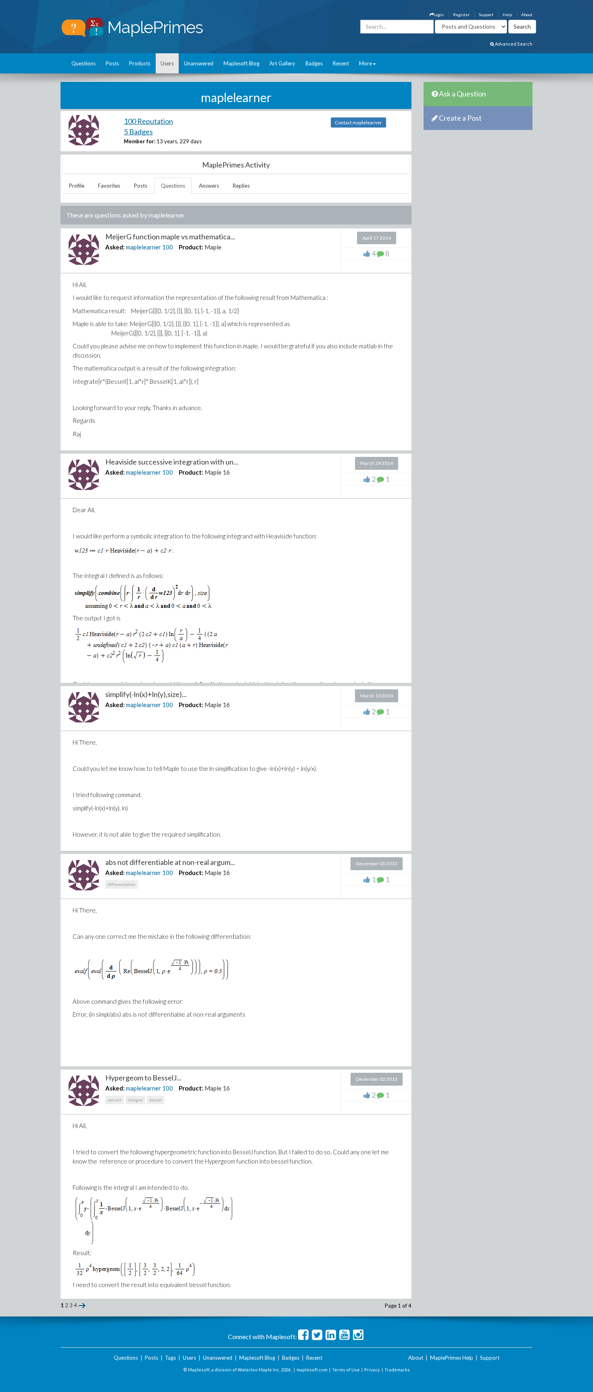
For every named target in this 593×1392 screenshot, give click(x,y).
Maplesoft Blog (241, 63)
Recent (341, 63)
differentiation (122, 884)
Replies (241, 185)
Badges (314, 63)
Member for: (139, 141)
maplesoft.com (312, 1369)
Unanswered (198, 63)
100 (167, 247)
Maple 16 (217, 472)
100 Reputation (148, 121)
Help (507, 14)
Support (486, 14)
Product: (191, 247)
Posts (112, 63)
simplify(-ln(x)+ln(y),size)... (146, 694)
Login (439, 14)
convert (114, 1099)
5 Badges (138, 131)
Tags (170, 1357)
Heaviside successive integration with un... (171, 461)
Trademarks (397, 1369)
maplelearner (143, 247)
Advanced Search (513, 43)
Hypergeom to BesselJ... (143, 1077)
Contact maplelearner (358, 122)
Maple (213, 247)
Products (139, 63)
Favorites (109, 185)
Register (461, 14)
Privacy (372, 1369)
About (526, 14)
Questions (83, 63)
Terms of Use (346, 1369)
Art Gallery (282, 63)
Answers (209, 185)
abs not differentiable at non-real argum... (170, 862)
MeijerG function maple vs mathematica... (170, 236)
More (365, 63)
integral (135, 1099)
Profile (76, 185)
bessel (155, 1099)
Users (167, 63)
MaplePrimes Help (451, 1357)
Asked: (115, 247)
